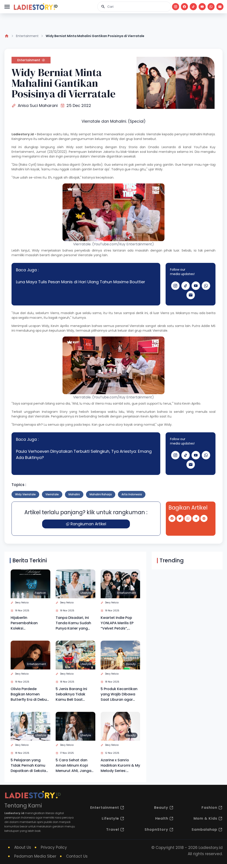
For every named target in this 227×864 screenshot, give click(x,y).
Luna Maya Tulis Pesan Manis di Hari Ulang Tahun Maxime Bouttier (80, 282)
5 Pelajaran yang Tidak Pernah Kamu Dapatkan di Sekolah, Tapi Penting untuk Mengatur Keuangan (30, 765)
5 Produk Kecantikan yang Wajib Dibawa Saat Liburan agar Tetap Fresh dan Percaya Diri (119, 694)
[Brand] (35, 6)
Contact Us (77, 856)
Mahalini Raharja (101, 494)
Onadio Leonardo (162, 147)
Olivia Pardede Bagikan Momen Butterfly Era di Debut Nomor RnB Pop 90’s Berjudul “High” (29, 694)
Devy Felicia (22, 602)
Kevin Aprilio (60, 326)
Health (161, 818)
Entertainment (27, 36)
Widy (74, 134)
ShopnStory (156, 829)
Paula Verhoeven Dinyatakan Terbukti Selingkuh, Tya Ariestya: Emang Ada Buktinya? (84, 454)
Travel (112, 829)
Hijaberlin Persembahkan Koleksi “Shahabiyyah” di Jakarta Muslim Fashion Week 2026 (28, 623)
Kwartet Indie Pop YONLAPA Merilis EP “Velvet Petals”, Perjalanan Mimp (117, 623)
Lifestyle (85, 593)
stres (44, 156)
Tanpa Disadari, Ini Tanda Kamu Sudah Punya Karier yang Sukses (73, 623)
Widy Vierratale (25, 494)
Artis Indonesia (131, 494)
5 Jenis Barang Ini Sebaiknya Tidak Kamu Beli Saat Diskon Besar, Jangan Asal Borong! (75, 694)
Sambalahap (204, 829)
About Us (22, 847)
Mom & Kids (205, 818)
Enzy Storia (128, 147)
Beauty (131, 664)
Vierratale (153, 134)
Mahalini (196, 134)
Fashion (40, 593)
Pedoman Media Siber (35, 856)
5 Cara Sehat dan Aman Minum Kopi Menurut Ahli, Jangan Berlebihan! (75, 765)
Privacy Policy (54, 847)
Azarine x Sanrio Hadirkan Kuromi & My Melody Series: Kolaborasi (120, 765)
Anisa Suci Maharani (38, 105)
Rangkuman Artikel (88, 524)
